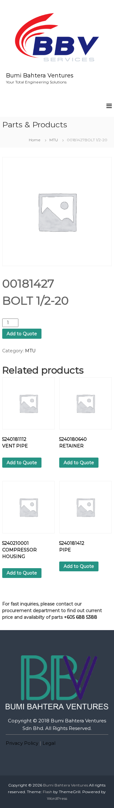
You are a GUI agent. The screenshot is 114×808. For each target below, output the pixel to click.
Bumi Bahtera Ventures (39, 75)
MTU (53, 139)
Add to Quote (22, 334)
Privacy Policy (22, 743)
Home (35, 139)
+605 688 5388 (80, 617)
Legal (48, 743)
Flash (47, 791)
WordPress (57, 798)
